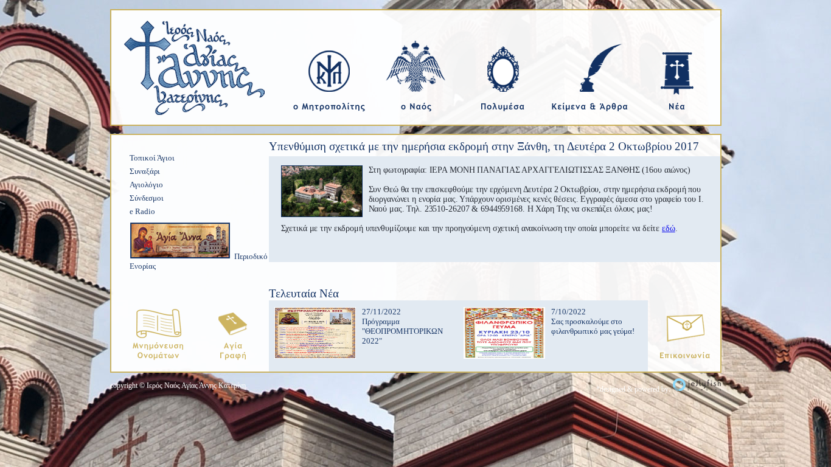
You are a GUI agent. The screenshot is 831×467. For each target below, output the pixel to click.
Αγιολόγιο (146, 184)
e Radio (142, 211)
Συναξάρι (145, 171)
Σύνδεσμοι (147, 197)
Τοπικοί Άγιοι (152, 157)
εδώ (668, 228)
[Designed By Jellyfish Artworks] (696, 389)
